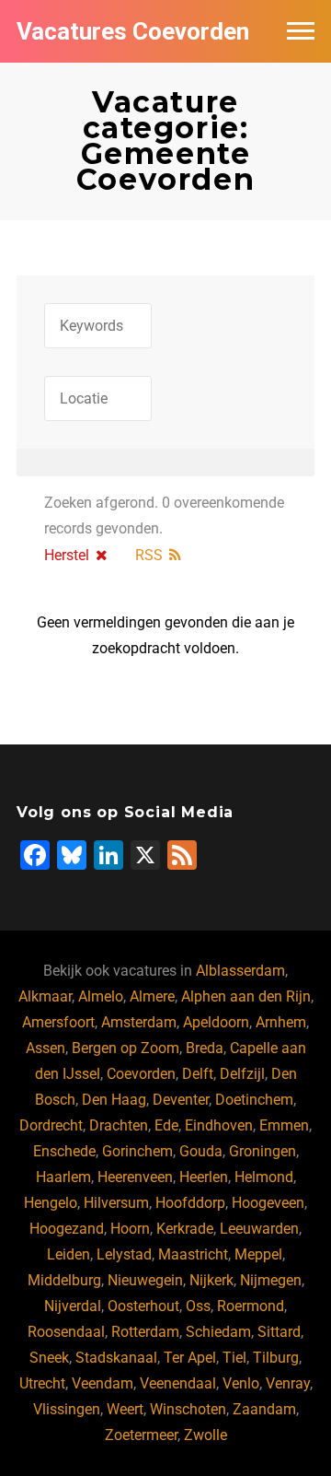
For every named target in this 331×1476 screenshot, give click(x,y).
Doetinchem (254, 1099)
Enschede (64, 1151)
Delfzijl (242, 1074)
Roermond (250, 1306)
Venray (288, 1383)
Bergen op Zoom (125, 1048)
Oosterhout (143, 1306)
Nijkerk (211, 1280)
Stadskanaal (116, 1357)
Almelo (100, 996)
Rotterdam (145, 1332)
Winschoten (188, 1409)
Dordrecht (51, 1125)
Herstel (66, 555)
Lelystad (124, 1254)
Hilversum (116, 1203)
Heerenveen (135, 1177)
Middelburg (64, 1280)
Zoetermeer (141, 1435)
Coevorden (141, 1074)
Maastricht (193, 1254)
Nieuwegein (145, 1280)
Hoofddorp (190, 1203)
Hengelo (50, 1203)
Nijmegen (271, 1280)
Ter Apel (190, 1357)
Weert (125, 1409)
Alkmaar (45, 996)
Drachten (118, 1125)
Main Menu (300, 31)
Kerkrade (184, 1228)
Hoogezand (66, 1228)
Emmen (284, 1125)
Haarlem (63, 1177)
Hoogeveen (268, 1203)
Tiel (234, 1357)
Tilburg (276, 1357)
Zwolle (205, 1435)
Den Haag (114, 1099)
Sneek (49, 1357)
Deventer (181, 1099)
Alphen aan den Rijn (246, 996)
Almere (152, 996)
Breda (204, 1048)
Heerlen (203, 1177)
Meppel (258, 1254)
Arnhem (281, 1022)
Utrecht (42, 1383)
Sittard (279, 1332)
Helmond (263, 1177)
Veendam (102, 1383)
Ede (166, 1125)
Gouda (201, 1151)
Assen (45, 1048)
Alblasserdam (240, 970)
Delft (197, 1074)
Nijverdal (72, 1306)
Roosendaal (66, 1332)
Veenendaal (178, 1383)
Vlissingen (66, 1409)
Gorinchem (137, 1151)
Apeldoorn (216, 1022)
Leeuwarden (259, 1228)
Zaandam (264, 1409)
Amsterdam (139, 1022)
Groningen (262, 1151)
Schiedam (218, 1332)
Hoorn (130, 1228)
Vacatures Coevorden (133, 31)
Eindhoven (219, 1125)
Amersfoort (58, 1022)
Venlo (241, 1383)
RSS (149, 555)
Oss (198, 1306)
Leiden (68, 1254)
